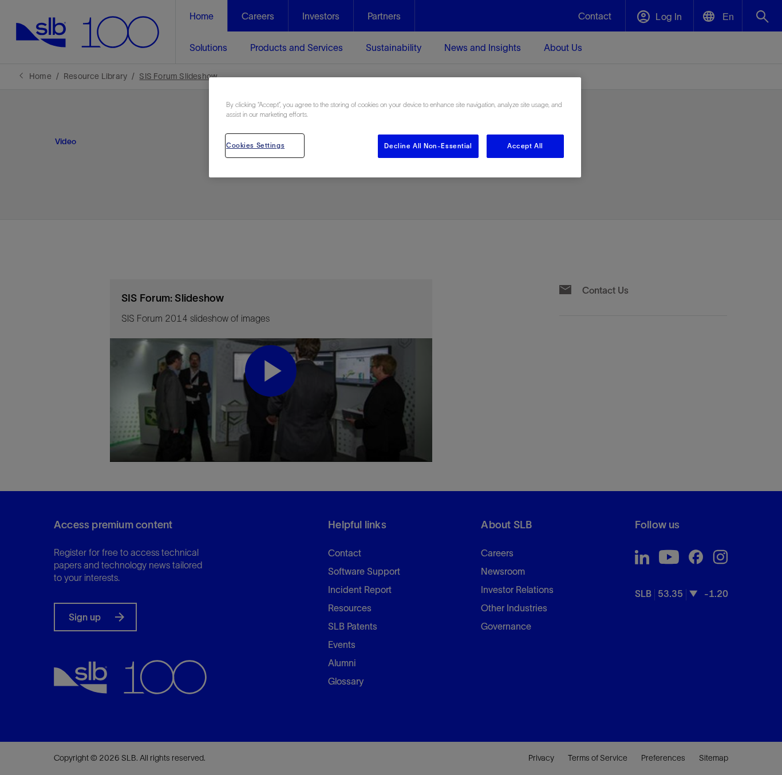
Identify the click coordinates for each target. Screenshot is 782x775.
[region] (395, 127)
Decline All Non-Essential (428, 146)
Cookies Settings (255, 145)
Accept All (525, 146)
